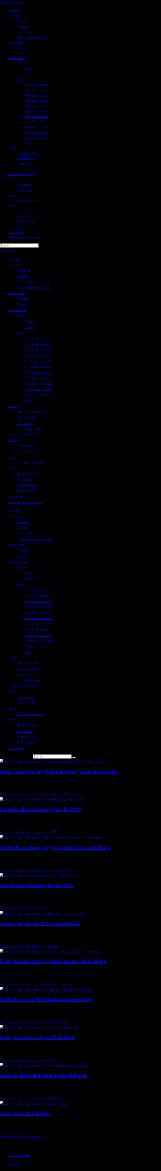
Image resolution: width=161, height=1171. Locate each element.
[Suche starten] (74, 757)
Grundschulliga (27, 417)
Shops (12, 457)
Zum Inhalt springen (12, 2)
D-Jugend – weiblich (38, 372)
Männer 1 (31, 321)
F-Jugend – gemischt (38, 395)
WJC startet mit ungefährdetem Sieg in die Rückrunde (59, 771)
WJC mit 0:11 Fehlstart (25, 1113)
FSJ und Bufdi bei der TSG (34, 287)
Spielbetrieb (16, 293)
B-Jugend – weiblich (38, 349)
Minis (28, 400)
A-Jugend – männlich (39, 344)
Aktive (21, 315)
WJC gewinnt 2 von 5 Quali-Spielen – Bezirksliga (53, 961)
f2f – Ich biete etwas (30, 462)
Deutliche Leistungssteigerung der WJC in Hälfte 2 (55, 847)
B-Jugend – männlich (39, 355)
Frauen (29, 327)
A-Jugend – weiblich (38, 338)
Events (12, 468)
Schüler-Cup (25, 423)
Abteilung (14, 265)
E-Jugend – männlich (39, 389)
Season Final (25, 479)
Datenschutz (14, 1162)
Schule (12, 406)
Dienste (22, 304)
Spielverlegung (26, 451)
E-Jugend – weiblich (38, 383)
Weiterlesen (39, 794)
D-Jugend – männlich (39, 378)
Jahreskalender (26, 491)
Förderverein (16, 496)
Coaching (23, 276)
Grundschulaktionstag (31, 411)
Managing (23, 270)
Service (13, 440)
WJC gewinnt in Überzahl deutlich (37, 1037)
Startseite (14, 259)
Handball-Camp (27, 474)
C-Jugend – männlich (39, 366)
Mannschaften (17, 310)
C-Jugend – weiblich (38, 361)
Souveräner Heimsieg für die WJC (37, 885)
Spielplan (23, 298)
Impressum (13, 1164)
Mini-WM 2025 (27, 485)
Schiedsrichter (26, 282)
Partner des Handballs (22, 434)
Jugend (21, 332)
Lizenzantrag (25, 445)
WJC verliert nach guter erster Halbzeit (43, 1075)
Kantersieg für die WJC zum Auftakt (40, 923)
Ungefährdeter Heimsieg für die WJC (40, 809)
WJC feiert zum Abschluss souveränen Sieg (46, 999)
